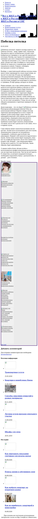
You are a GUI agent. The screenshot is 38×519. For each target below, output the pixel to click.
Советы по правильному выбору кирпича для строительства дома (7, 263)
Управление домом (11, 29)
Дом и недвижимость (12, 34)
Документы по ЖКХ (12, 36)
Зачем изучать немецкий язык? (5, 174)
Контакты (8, 11)
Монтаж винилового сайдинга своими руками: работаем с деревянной (7, 302)
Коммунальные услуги (13, 27)
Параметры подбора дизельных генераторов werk (7, 239)
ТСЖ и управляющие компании (16, 31)
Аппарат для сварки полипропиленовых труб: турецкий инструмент (7, 319)
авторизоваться (6, 354)
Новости (8, 2)
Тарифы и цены (10, 33)
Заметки (8, 8)
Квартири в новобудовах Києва (19, 380)
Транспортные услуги (14, 372)
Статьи (7, 10)
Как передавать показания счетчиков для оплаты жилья (18, 455)
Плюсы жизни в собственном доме (20, 472)
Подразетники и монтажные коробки (7, 330)
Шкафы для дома (12, 432)
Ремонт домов (10, 4)
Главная (7, 25)
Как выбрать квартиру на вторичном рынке (16, 488)
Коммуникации (10, 6)
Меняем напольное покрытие (6, 185)
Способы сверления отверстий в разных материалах (19, 397)
